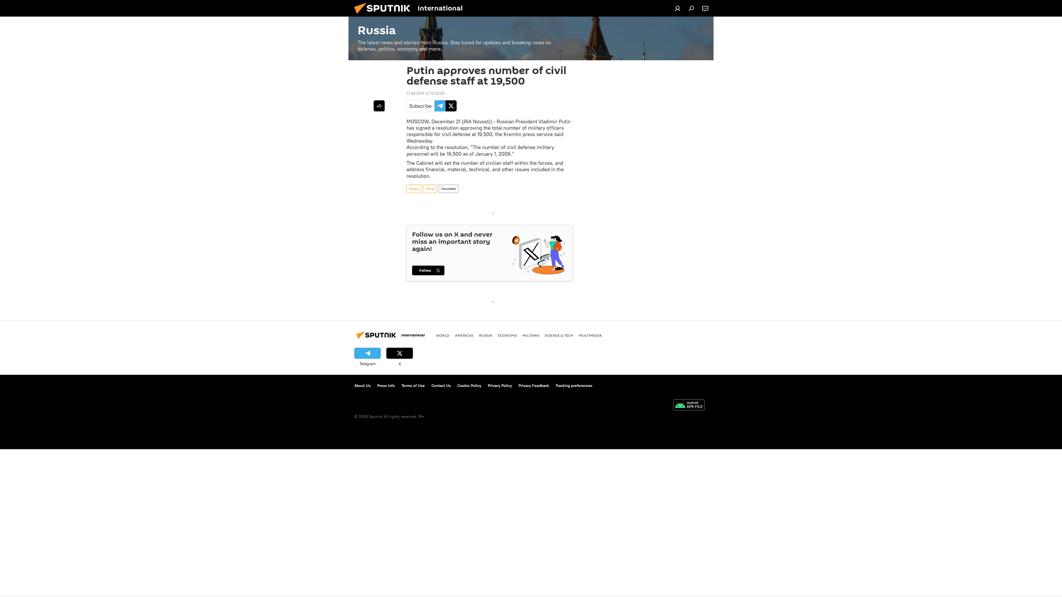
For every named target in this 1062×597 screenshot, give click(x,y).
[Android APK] (689, 405)
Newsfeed (448, 189)
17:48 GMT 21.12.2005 (425, 93)
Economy (507, 335)
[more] (379, 105)
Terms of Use (413, 385)
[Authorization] (677, 8)
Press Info (386, 385)
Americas (464, 335)
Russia (414, 189)
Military (530, 335)
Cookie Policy (469, 385)
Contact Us (441, 385)
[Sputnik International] (384, 15)
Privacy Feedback (534, 385)
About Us (362, 385)
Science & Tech (559, 335)
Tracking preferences (574, 385)
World (429, 189)
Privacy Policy (500, 385)
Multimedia (590, 335)
